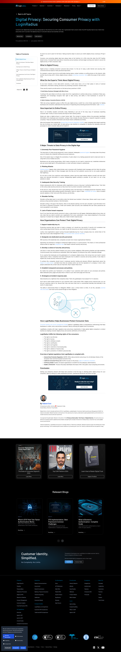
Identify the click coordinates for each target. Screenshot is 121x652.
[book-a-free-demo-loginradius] (72, 382)
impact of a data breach (46, 263)
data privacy (20, 36)
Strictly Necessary (7, 636)
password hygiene (85, 152)
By (45, 403)
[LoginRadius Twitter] (98, 647)
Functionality (20, 640)
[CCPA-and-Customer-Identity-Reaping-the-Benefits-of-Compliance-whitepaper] (72, 135)
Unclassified (8, 643)
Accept (23, 647)
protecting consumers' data (79, 75)
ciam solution (38, 36)
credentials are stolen (90, 191)
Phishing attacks (44, 169)
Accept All (15, 647)
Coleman (102, 104)
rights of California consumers (87, 360)
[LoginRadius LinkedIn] (94, 647)
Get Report (76, 1)
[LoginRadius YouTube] (102, 647)
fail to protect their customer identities (74, 233)
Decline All (7, 647)
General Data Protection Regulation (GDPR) (72, 122)
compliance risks (59, 244)
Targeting (7, 640)
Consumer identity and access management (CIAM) (54, 324)
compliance (29, 36)
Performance (20, 636)
